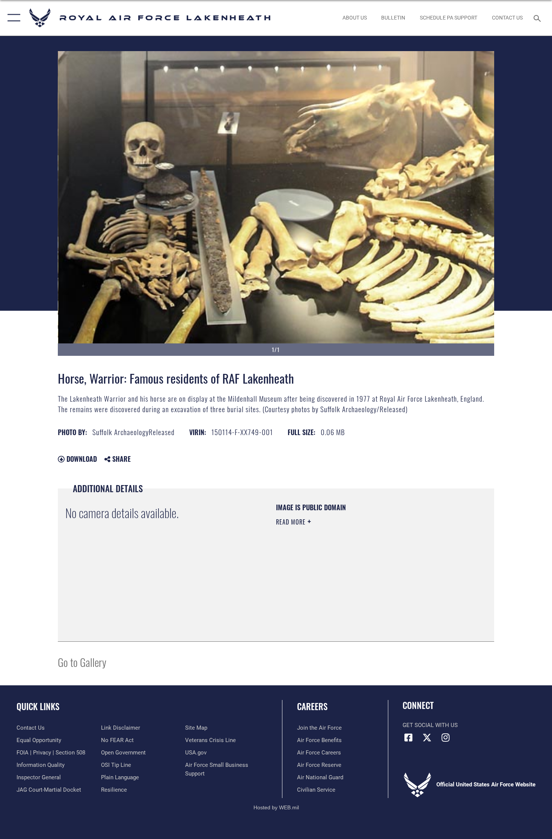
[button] (12, 18)
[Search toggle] (538, 17)
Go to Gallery (82, 662)
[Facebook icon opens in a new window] (408, 737)
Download (81, 459)
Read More (292, 521)
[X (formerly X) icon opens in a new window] (427, 737)
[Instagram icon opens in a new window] (445, 737)
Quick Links (38, 706)
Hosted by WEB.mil (276, 807)
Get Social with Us (430, 725)
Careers (312, 706)
